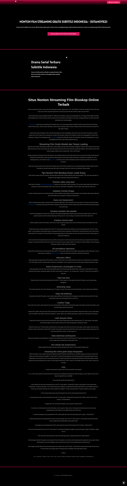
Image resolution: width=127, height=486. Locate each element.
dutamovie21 (32, 124)
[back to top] (124, 483)
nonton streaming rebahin (47, 184)
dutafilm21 (54, 137)
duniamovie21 (32, 204)
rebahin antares (55, 253)
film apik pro (53, 159)
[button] (113, 2)
